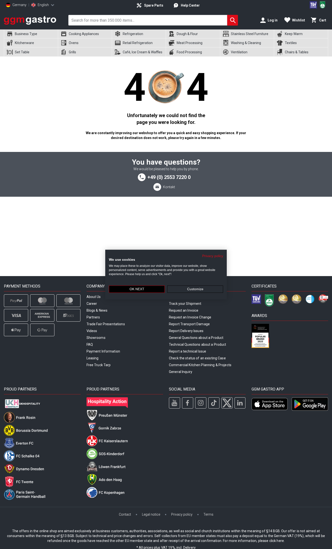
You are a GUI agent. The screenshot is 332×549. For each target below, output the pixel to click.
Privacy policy (212, 256)
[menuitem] (31, 33)
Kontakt (169, 187)
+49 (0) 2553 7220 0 (169, 177)
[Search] (232, 20)
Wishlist (298, 20)
